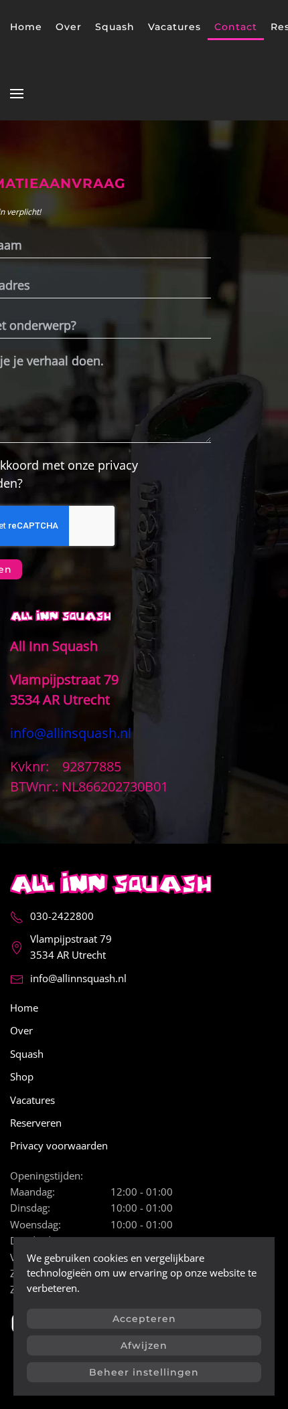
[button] (16, 93)
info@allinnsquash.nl (78, 978)
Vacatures (174, 27)
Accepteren (144, 1319)
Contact (235, 27)
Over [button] (69, 27)
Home (26, 27)
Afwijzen (144, 1345)
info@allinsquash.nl (70, 733)
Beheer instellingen (144, 1372)
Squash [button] (115, 27)
